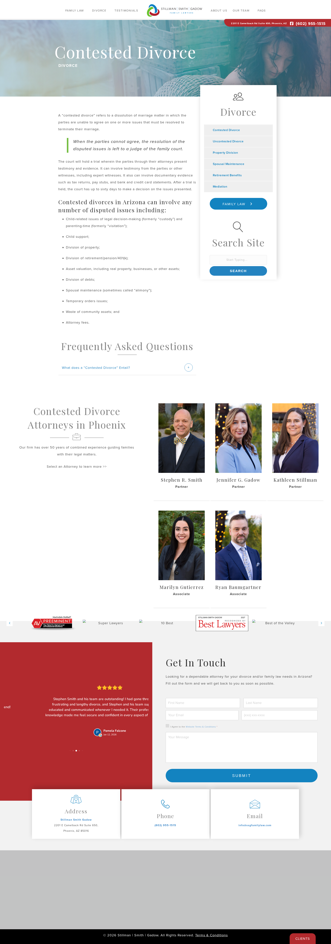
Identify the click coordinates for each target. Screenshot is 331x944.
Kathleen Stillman (295, 480)
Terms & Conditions (211, 935)
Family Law (74, 10)
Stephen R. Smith (181, 480)
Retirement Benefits (227, 175)
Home (174, 11)
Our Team (241, 10)
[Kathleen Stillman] (295, 438)
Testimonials (126, 10)
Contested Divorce (226, 130)
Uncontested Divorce (228, 141)
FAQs (262, 10)
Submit (241, 775)
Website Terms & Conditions (201, 727)
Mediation (220, 187)
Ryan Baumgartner (238, 587)
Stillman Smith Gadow (76, 819)
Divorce (99, 10)
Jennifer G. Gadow (238, 480)
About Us (219, 10)
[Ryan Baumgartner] (238, 545)
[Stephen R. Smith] (181, 438)
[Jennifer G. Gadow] (238, 438)
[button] (86, 10)
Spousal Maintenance (228, 164)
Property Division (225, 153)
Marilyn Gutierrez (182, 587)
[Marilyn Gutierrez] (181, 545)
